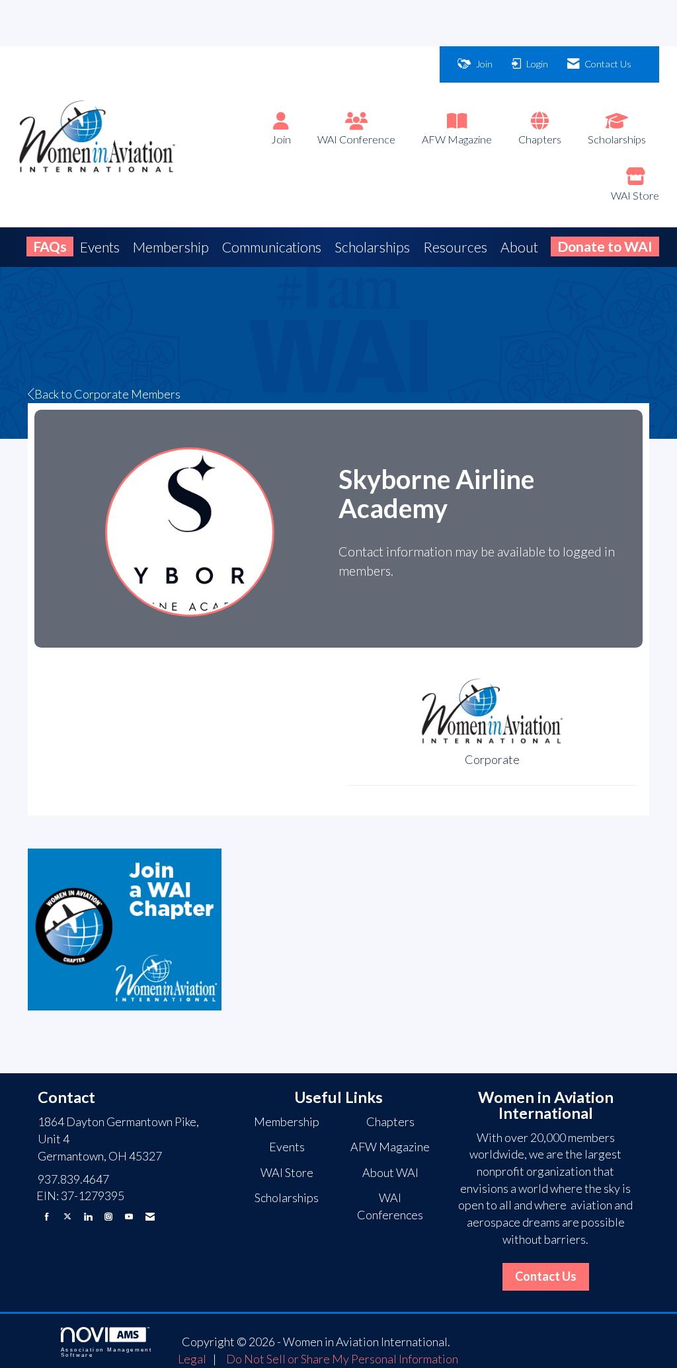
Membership (171, 247)
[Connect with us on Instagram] (108, 1216)
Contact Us (546, 1276)
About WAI (390, 1172)
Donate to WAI (605, 246)
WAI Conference (356, 139)
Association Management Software (106, 1352)
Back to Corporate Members (107, 394)
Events (100, 247)
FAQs (50, 246)
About (519, 247)
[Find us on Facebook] (47, 1216)
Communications (271, 247)
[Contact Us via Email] (150, 1216)
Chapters (539, 139)
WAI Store (635, 195)
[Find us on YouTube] (129, 1216)
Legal (192, 1358)
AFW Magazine (457, 139)
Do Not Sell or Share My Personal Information (342, 1358)
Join (281, 139)
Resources (455, 247)
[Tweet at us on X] (67, 1216)
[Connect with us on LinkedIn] (88, 1216)
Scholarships (617, 139)
